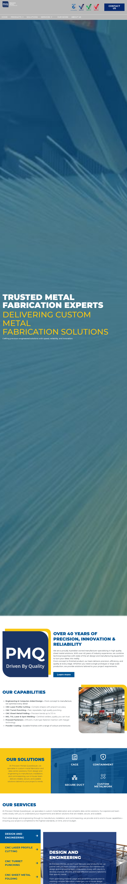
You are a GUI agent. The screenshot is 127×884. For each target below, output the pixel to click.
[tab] (20, 836)
